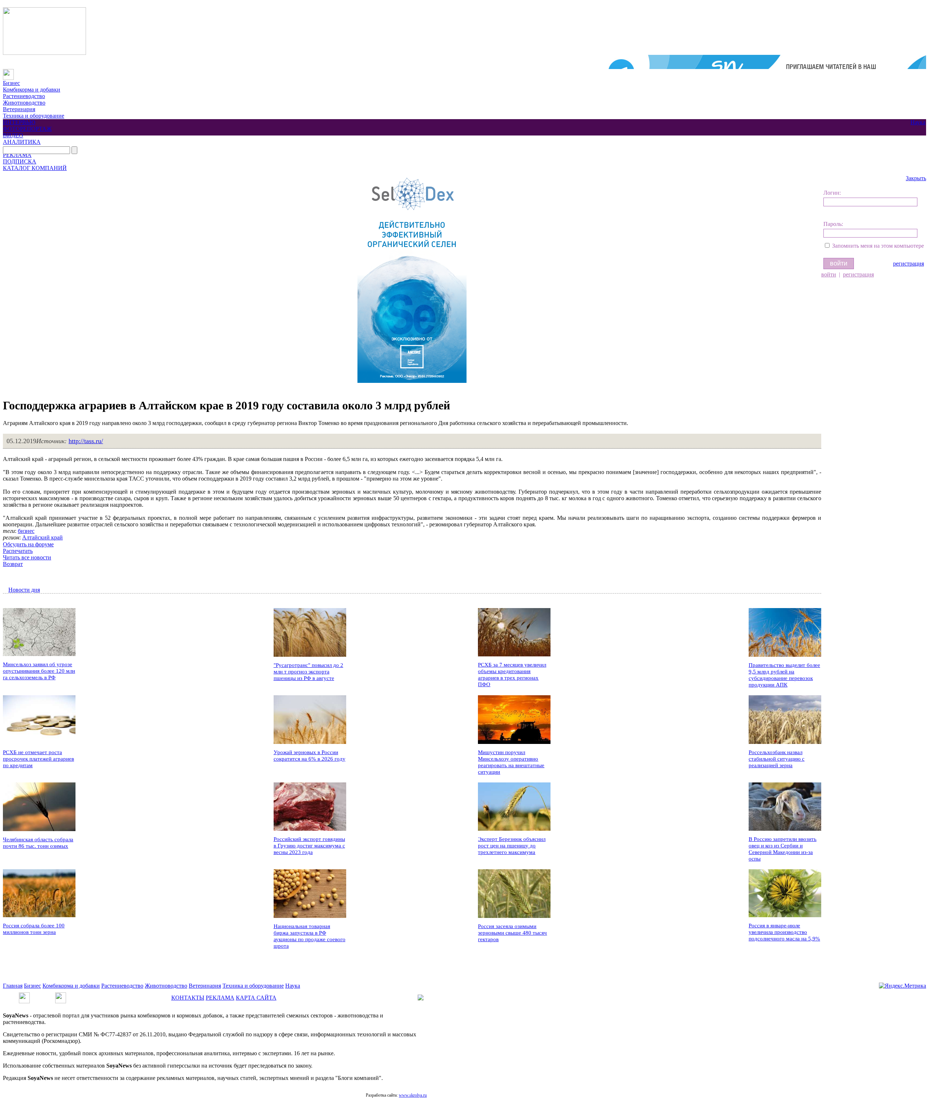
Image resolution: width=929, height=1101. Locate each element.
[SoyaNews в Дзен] (60, 995)
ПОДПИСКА (19, 161)
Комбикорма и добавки (31, 89)
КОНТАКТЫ (187, 998)
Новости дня (24, 590)
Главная (12, 986)
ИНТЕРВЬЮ (19, 122)
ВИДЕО (13, 135)
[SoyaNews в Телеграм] (24, 995)
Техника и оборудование (33, 116)
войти (828, 274)
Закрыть (916, 178)
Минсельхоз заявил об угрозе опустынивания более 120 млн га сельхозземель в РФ (39, 670)
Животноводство (24, 103)
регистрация (908, 263)
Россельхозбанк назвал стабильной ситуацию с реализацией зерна (777, 758)
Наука (917, 122)
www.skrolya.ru (413, 1095)
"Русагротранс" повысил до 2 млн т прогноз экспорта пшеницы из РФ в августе (308, 671)
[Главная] (8, 72)
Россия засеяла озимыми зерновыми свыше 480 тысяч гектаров (512, 932)
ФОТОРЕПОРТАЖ (27, 129)
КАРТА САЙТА (256, 998)
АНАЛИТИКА (22, 142)
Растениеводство (24, 96)
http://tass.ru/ (86, 441)
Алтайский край (42, 537)
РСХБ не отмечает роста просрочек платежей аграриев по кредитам (38, 758)
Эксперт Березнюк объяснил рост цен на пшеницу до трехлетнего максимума (511, 845)
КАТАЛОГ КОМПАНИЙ (35, 168)
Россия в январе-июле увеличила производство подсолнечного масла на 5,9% (784, 932)
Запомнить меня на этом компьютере (878, 246)
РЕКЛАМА (17, 155)
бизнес (26, 531)
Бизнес (11, 83)
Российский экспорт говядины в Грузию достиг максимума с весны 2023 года (309, 845)
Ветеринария (19, 109)
